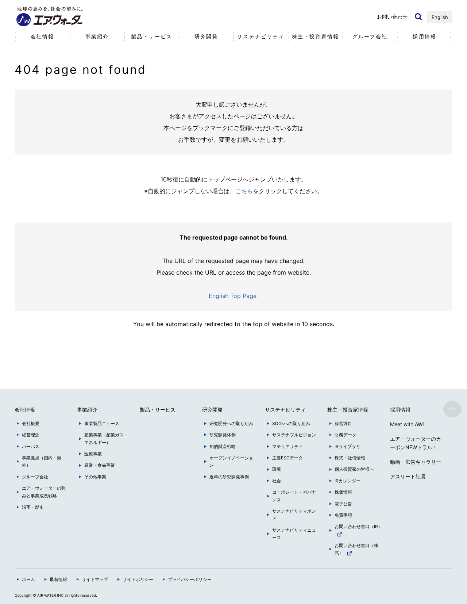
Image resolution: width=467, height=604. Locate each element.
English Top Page (233, 295)
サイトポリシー (138, 579)
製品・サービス (151, 36)
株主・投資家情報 (315, 36)
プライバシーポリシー (190, 579)
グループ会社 (370, 36)
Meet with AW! (407, 424)
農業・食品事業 (99, 465)
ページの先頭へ (452, 409)
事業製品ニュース (101, 423)
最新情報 (58, 579)
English (440, 17)
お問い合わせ (392, 17)
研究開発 (206, 36)
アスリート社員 (408, 476)
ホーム (28, 579)
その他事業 (95, 476)
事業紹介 (97, 36)
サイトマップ (95, 579)
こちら (244, 191)
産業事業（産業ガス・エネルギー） (106, 438)
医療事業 (93, 453)
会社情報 (42, 36)
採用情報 (424, 36)
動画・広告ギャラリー (415, 462)
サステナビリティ (260, 36)
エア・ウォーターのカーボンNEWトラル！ (415, 443)
